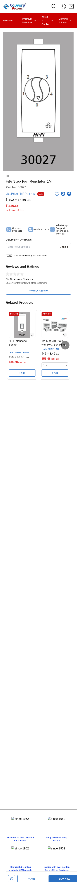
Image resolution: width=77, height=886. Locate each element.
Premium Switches (27, 20)
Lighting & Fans (63, 20)
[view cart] (71, 6)
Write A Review (38, 290)
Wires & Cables (46, 20)
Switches (8, 20)
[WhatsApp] (63, 194)
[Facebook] (69, 194)
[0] (71, 6)
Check (64, 247)
